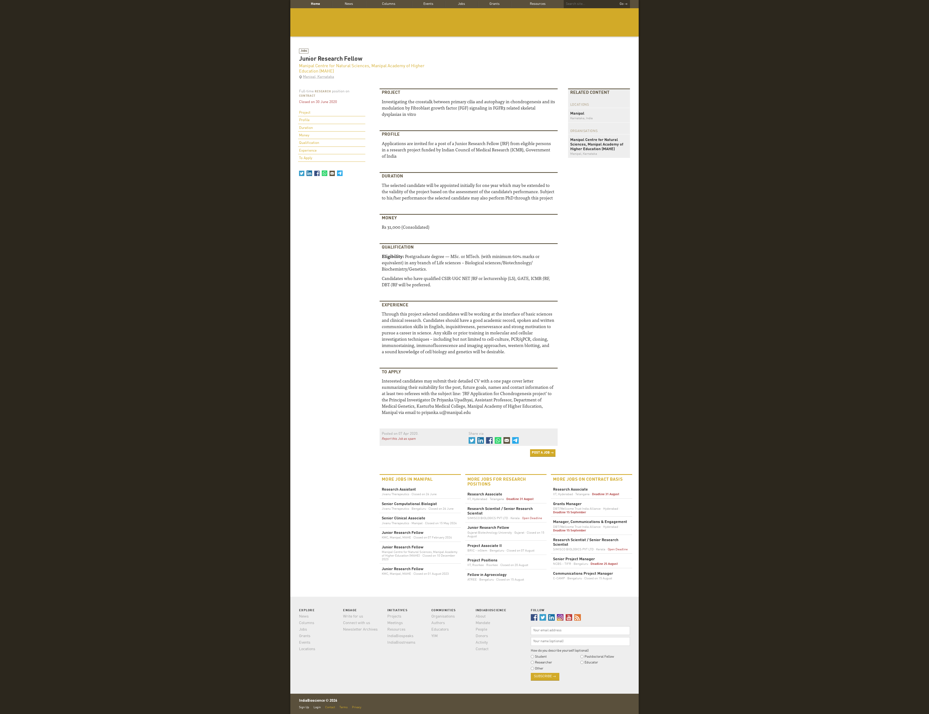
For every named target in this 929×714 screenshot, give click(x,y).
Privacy (356, 707)
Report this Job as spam (399, 439)
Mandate (483, 623)
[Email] (332, 173)
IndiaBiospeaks (400, 636)
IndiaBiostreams (401, 643)
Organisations (443, 616)
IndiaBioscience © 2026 (318, 701)
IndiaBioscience (464, 22)
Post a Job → (543, 452)
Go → (624, 4)
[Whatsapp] (324, 173)
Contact (482, 649)
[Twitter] (301, 173)
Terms (343, 707)
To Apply (305, 158)
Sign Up (304, 707)
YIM (434, 636)
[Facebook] (317, 173)
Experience (308, 151)
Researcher (543, 662)
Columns (388, 4)
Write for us (353, 616)
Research (323, 91)
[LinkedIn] (309, 173)
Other (539, 668)
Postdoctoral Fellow (599, 656)
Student (541, 656)
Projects (394, 616)
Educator (591, 662)
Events (428, 4)
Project (304, 113)
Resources (538, 4)
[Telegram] (339, 173)
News (349, 4)
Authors (438, 623)
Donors (482, 636)
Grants (494, 4)
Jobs (461, 4)
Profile (304, 120)
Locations (307, 649)
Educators (440, 630)
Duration (306, 128)
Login (317, 707)
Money (304, 135)
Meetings (395, 623)
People (481, 630)
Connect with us (356, 623)
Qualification (309, 143)
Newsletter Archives (360, 630)
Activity (482, 643)
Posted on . (400, 434)
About (481, 616)
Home (315, 4)
